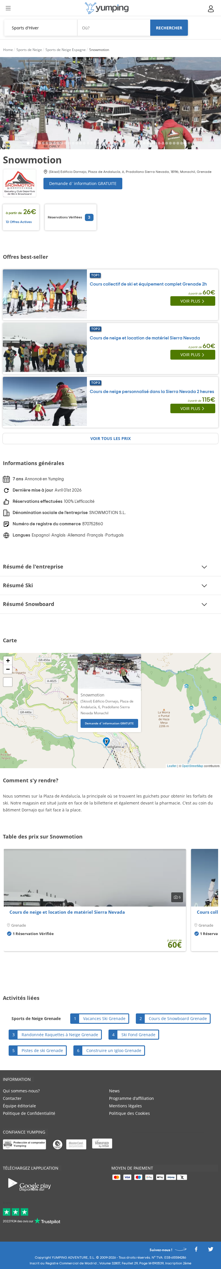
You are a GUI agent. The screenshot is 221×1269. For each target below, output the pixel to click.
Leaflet (171, 766)
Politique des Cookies (129, 1113)
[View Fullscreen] (7, 682)
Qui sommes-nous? (21, 1091)
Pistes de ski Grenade (42, 1050)
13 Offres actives (19, 222)
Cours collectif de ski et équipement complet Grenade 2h (148, 284)
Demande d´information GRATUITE (83, 183)
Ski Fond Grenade (138, 1034)
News (114, 1091)
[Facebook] (196, 1250)
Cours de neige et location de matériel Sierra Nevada (145, 338)
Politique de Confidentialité (29, 1113)
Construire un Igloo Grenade (113, 1050)
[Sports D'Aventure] (107, 8)
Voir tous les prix (110, 438)
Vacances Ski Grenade (104, 1018)
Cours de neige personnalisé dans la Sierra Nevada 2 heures (152, 391)
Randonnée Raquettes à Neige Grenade (60, 1034)
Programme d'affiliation (131, 1098)
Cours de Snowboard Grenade (178, 1018)
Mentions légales (125, 1106)
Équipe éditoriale (19, 1106)
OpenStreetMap (192, 766)
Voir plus (190, 301)
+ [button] (8, 660)
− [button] (8, 669)
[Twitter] (210, 1250)
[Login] (211, 8)
